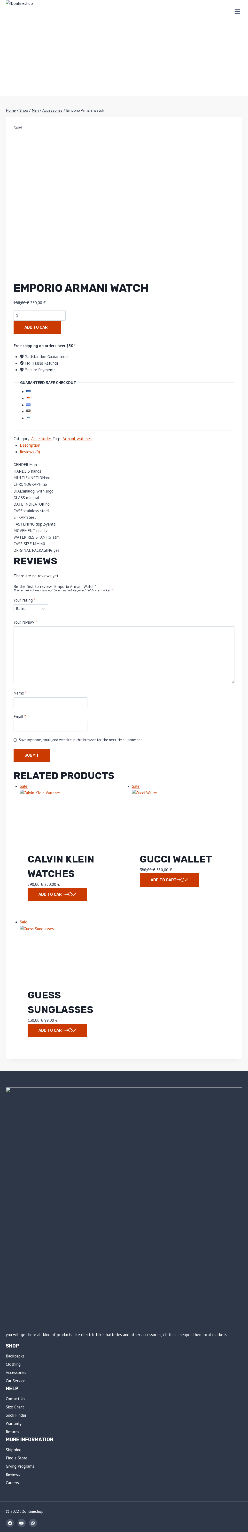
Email (20, 716)
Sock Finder (16, 1415)
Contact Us (15, 1398)
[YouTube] (21, 1523)
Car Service (15, 1380)
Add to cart (37, 327)
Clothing (13, 1364)
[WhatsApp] (33, 1523)
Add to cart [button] (51, 894)
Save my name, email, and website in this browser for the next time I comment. (81, 739)
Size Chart (15, 1407)
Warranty (14, 1423)
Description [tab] (30, 445)
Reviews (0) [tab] (30, 451)
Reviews (13, 1474)
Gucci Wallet (176, 859)
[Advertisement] (124, 59)
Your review (25, 622)
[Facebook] (10, 1523)
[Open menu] (237, 11)
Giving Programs (20, 1466)
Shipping (13, 1449)
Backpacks (15, 1356)
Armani (68, 438)
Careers (12, 1482)
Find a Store (16, 1458)
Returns (12, 1431)
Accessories (41, 438)
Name (20, 693)
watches (84, 438)
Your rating (24, 600)
